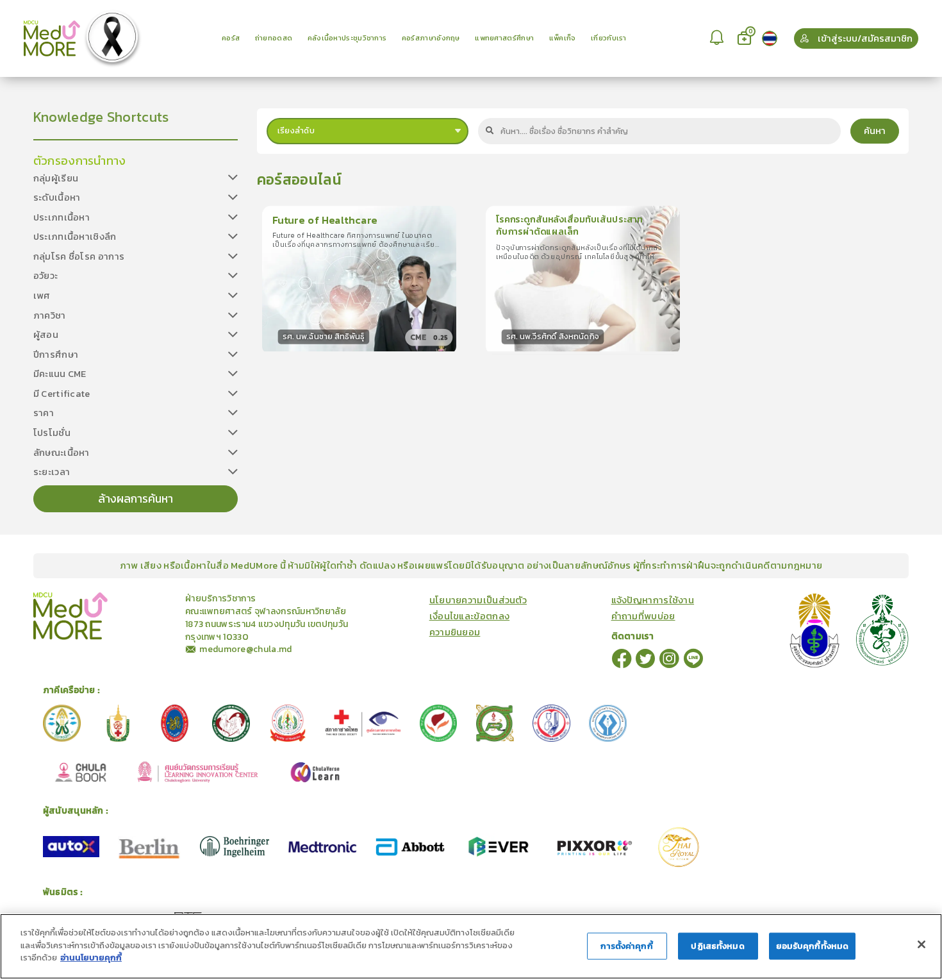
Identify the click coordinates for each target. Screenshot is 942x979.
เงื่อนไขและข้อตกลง (469, 616)
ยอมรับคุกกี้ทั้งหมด (812, 946)
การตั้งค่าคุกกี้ (626, 946)
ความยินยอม (455, 632)
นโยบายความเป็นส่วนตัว (478, 600)
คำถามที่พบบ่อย (643, 616)
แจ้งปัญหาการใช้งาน (653, 600)
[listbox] (717, 38)
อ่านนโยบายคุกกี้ (91, 957)
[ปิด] (921, 944)
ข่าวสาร (146, 597)
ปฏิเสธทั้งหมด (717, 946)
